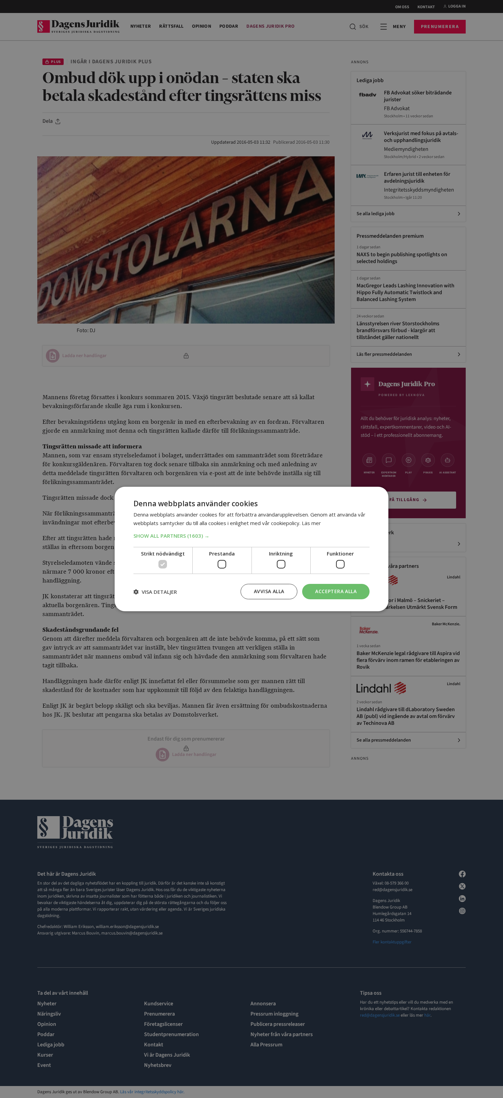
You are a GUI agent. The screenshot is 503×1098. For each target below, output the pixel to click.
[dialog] (251, 549)
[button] (251, 536)
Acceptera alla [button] (336, 591)
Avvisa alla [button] (269, 591)
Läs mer (311, 523)
